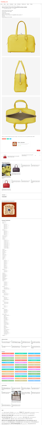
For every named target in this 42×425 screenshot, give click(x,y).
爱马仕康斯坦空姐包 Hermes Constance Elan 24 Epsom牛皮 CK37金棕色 (25, 342)
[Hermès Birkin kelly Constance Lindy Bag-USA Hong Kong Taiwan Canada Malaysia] (4, 1)
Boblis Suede (5, 317)
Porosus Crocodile (6, 329)
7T (2, 412)
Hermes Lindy (8, 371)
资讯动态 (4, 335)
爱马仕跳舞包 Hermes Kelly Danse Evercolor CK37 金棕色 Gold (6, 393)
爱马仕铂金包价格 (8, 355)
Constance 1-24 (6, 241)
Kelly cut (5, 264)
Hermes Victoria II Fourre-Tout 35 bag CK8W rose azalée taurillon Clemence (35, 181)
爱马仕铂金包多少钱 (32, 423)
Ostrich (5, 328)
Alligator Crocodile (6, 315)
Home (2, 4)
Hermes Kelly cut (34, 378)
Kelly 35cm (5, 263)
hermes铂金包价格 (30, 415)
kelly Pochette (6, 287)
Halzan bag (4, 252)
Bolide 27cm (5, 232)
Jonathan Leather (6, 324)
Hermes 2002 (4, 254)
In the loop (4, 255)
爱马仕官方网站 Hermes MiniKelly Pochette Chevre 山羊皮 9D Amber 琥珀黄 (35, 342)
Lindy (15, 4)
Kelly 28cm (5, 261)
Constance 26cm (6, 245)
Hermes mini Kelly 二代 (21, 371)
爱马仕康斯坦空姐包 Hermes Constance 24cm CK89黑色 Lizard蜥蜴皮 (16, 342)
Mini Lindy (5, 285)
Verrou (28, 4)
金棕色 (34, 380)
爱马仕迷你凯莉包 (21, 362)
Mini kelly (18, 4)
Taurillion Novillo (6, 331)
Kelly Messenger (5, 278)
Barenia (5, 316)
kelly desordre (4, 276)
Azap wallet (5, 309)
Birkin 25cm (5, 225)
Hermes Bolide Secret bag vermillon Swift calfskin (6, 346)
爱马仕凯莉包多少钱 (31, 420)
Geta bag (4, 251)
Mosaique (4, 290)
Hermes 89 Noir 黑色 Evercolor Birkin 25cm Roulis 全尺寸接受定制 (6, 342)
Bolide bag (4, 229)
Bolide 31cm (5, 233)
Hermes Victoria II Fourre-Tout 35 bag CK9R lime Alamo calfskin (26, 136)
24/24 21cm (5, 270)
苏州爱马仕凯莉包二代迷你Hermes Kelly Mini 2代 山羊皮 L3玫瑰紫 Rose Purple (25, 389)
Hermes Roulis (34, 376)
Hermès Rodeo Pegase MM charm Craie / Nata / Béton (25, 346)
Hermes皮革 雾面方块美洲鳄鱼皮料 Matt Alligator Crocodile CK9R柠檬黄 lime (6, 177)
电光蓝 (8, 380)
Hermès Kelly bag (21, 355)
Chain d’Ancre (4, 236)
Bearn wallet (4, 221)
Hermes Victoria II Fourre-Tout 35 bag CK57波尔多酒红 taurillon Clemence (25, 166)
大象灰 (34, 364)
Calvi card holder (5, 235)
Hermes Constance (7, 369)
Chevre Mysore (6, 319)
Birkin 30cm (5, 226)
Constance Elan (6, 246)
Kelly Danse (4, 274)
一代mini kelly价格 (8, 360)
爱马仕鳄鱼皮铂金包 (7, 376)
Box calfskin (5, 318)
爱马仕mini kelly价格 (7, 353)
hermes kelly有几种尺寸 (34, 373)
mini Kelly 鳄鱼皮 (20, 417)
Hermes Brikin (37, 412)
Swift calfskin (26, 417)
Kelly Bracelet (5, 310)
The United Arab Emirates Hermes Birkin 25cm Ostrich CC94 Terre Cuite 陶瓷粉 (35, 347)
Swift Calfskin (5, 330)
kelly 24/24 (4, 269)
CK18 (21, 360)
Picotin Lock (24, 4)
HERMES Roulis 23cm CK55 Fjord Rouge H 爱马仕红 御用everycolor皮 (35, 393)
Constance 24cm (6, 244)
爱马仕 (3, 308)
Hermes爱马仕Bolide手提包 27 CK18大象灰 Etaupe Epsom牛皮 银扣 (16, 346)
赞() (38, 150)
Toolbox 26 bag (6, 303)
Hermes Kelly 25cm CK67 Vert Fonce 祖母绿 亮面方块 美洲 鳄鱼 (35, 388)
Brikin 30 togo (6, 412)
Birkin (5, 4)
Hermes (27, 412)
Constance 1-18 (6, 240)
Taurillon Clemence (6, 332)
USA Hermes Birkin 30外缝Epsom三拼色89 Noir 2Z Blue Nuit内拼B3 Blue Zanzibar (25, 393)
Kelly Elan (4, 277)
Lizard (5, 325)
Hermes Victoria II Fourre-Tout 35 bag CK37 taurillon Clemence (35, 165)
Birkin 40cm (5, 228)
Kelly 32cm (5, 262)
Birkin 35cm (5, 227)
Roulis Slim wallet (6, 299)
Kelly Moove (4, 279)
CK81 (18, 412)
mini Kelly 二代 (21, 380)
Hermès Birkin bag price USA (7, 8)
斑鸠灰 (21, 376)
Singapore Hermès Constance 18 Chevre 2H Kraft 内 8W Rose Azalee (6, 405)
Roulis (31, 4)
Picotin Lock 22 (6, 294)
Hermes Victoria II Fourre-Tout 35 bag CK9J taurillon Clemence (25, 181)
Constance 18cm (6, 243)
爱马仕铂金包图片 (25, 423)
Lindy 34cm (5, 284)
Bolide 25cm (5, 231)
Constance (11, 4)
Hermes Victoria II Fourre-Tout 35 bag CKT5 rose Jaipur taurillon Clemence (16, 181)
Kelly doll (5, 265)
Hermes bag (34, 369)
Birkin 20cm (5, 224)
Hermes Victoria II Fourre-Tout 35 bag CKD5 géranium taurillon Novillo (6, 190)
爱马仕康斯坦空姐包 (7, 362)
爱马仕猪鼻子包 (34, 362)
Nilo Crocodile (6, 327)
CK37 (15, 412)
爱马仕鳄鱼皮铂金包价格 (8, 373)
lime (10, 138)
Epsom (5, 320)
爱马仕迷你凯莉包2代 (34, 360)
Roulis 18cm (5, 297)
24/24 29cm (5, 271)
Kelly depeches (4, 275)
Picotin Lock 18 (6, 293)
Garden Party (4, 250)
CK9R (7, 138)
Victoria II (15, 8)
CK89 (34, 353)
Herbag (3, 253)
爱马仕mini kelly (21, 364)
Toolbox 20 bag (6, 302)
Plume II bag (5, 311)
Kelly (7, 4)
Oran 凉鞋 (4, 291)
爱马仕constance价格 (34, 371)
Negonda (5, 326)
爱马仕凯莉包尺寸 (21, 378)
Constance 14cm (6, 242)
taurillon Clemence (21, 373)
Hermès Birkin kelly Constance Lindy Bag (12, 136)
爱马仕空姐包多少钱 (21, 369)
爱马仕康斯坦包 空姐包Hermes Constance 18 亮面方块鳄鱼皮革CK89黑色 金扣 (6, 389)
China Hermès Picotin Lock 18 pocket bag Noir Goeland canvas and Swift (15, 405)
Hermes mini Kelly (21, 353)
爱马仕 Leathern (5, 314)
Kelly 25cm (5, 260)
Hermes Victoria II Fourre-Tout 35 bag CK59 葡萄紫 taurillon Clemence (16, 174)
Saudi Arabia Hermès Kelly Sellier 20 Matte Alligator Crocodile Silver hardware (16, 389)
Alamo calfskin (4, 138)
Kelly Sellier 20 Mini (6, 288)
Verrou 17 (5, 305)
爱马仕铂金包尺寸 (8, 364)
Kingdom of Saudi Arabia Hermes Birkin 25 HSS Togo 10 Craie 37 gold (16, 402)
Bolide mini (5, 234)
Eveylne (4, 249)
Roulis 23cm (5, 298)
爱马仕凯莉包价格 (34, 355)
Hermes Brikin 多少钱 (8, 378)
